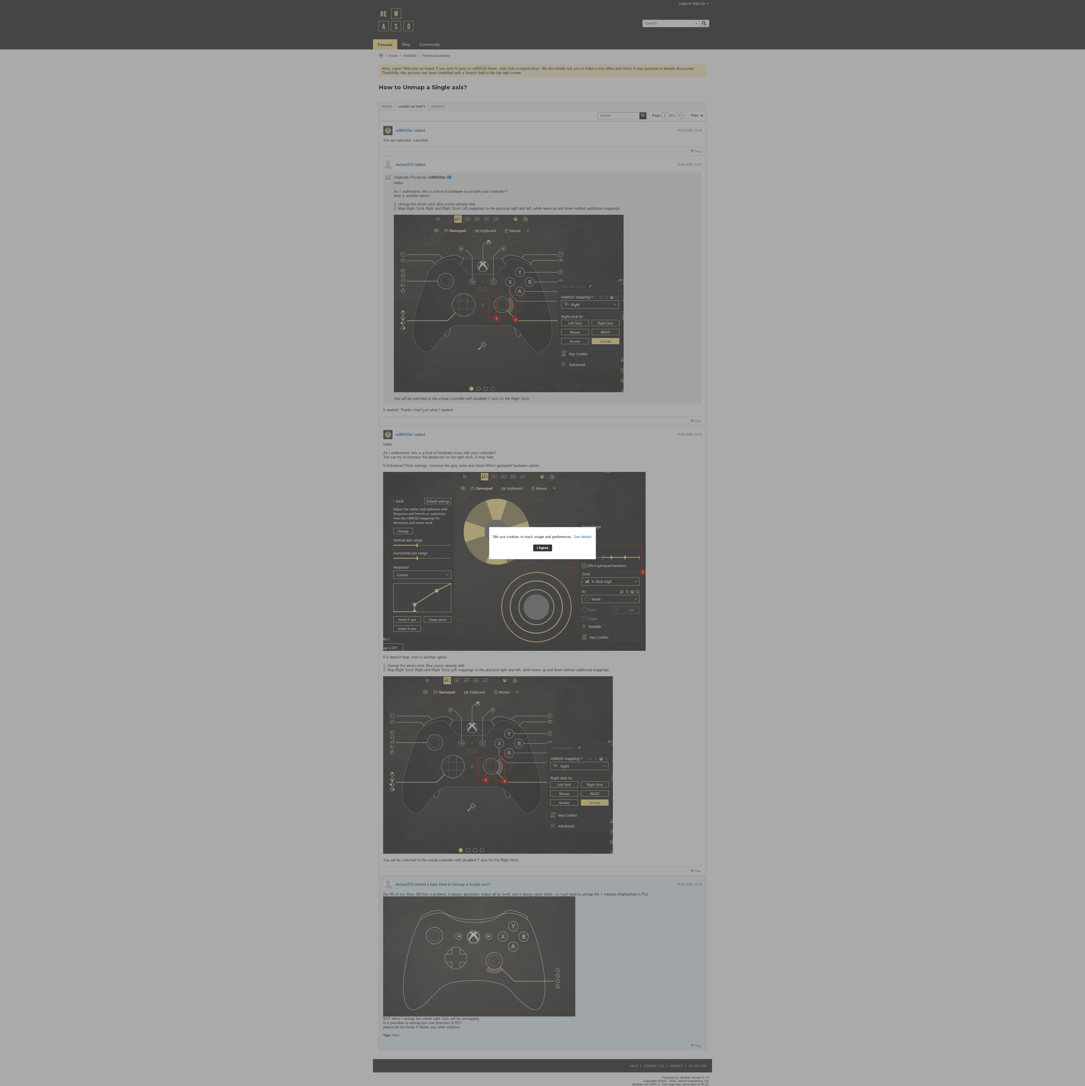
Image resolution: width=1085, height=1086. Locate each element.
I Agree (542, 548)
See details (583, 537)
